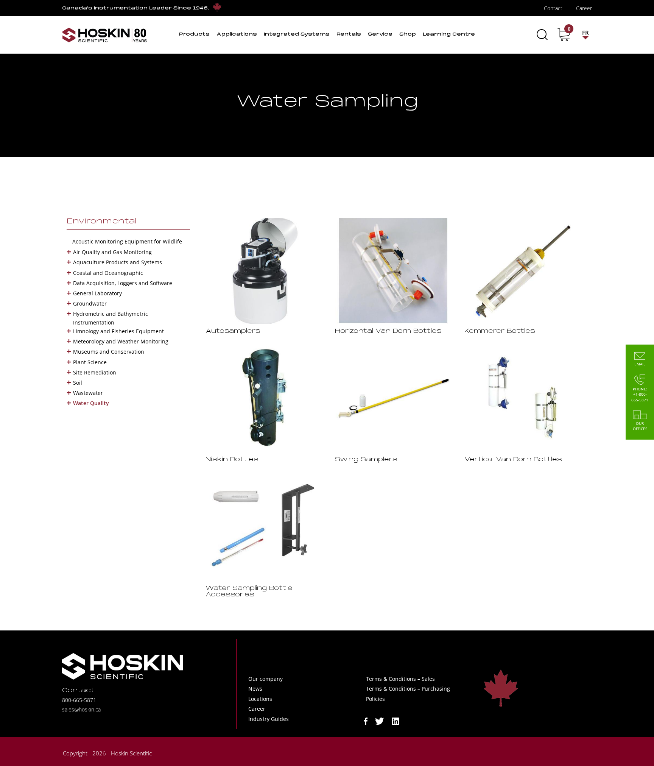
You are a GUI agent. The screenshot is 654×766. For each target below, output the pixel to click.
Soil (77, 382)
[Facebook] (365, 720)
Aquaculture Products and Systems (117, 262)
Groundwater (90, 303)
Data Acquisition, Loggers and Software (122, 283)
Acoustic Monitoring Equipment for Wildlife (127, 241)
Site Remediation (94, 372)
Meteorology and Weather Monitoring (120, 341)
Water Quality (91, 403)
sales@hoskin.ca (81, 709)
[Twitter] (379, 720)
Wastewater (88, 392)
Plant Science (90, 362)
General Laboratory (97, 293)
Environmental (102, 221)
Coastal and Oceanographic (108, 272)
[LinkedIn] (395, 720)
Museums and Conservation (108, 351)
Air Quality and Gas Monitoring (112, 252)
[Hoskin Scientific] (104, 34)
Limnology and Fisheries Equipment (118, 331)
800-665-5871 (79, 700)
